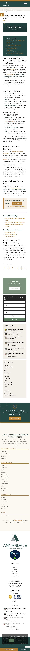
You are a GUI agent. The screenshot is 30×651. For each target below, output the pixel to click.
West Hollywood (5, 476)
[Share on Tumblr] (17, 268)
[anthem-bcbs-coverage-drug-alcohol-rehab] (15, 27)
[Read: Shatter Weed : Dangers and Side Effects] (5, 330)
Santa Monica (4, 481)
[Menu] (25, 4)
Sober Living (7, 392)
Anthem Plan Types (10, 43)
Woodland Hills (4, 506)
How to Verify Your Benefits (12, 46)
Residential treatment (10, 121)
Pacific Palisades (5, 483)
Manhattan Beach (5, 515)
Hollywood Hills (4, 479)
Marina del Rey (4, 488)
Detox (5, 371)
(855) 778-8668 (18, 520)
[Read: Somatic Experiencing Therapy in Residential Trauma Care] (5, 348)
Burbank (3, 497)
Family (5, 374)
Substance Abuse (8, 394)
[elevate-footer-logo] (12, 4)
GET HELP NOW (15, 418)
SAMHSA (5, 159)
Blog (4, 20)
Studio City (3, 499)
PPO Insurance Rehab (10, 232)
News (5, 380)
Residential (6, 390)
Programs (15, 567)
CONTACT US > (15, 591)
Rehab (5, 386)
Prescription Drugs (8, 384)
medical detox (10, 74)
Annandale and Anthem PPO (12, 48)
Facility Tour (15, 575)
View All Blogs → (15, 629)
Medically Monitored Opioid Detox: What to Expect (16, 613)
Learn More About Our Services (14, 51)
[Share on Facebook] (4, 268)
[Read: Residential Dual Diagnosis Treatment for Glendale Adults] (5, 337)
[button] (2, 14)
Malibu (2, 486)
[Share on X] (7, 268)
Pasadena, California (16, 188)
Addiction (6, 365)
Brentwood (3, 472)
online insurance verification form (17, 206)
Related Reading (9, 50)
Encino (2, 504)
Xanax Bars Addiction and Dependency (14, 333)
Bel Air (2, 470)
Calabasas (3, 508)
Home (15, 565)
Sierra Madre (4, 458)
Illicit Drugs (6, 376)
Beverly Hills (4, 467)
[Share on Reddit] (23, 268)
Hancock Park (4, 474)
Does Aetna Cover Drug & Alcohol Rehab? (14, 222)
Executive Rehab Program (11, 234)
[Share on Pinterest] (12, 268)
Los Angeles (4, 465)
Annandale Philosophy (15, 571)
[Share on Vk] (20, 268)
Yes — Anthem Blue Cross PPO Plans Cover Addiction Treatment (15, 41)
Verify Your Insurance (10, 236)
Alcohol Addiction (8, 367)
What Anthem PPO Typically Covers (13, 45)
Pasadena (3, 451)
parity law (12, 69)
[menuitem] (25, 4)
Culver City (3, 490)
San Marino (3, 456)
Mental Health (7, 378)
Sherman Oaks (4, 502)
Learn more (18, 640)
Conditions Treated (15, 576)
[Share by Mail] (25, 268)
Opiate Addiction (8, 382)
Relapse (6, 388)
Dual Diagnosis (7, 372)
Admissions (15, 569)
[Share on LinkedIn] (15, 268)
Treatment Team (15, 573)
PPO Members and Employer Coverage (14, 53)
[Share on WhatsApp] (10, 268)
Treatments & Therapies (10, 395)
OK (11, 640)
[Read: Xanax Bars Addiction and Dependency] (5, 333)
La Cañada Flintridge (6, 454)
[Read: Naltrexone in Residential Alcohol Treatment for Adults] (5, 354)
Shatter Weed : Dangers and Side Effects (15, 329)
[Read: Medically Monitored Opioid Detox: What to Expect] (5, 343)
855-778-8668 (16, 203)
